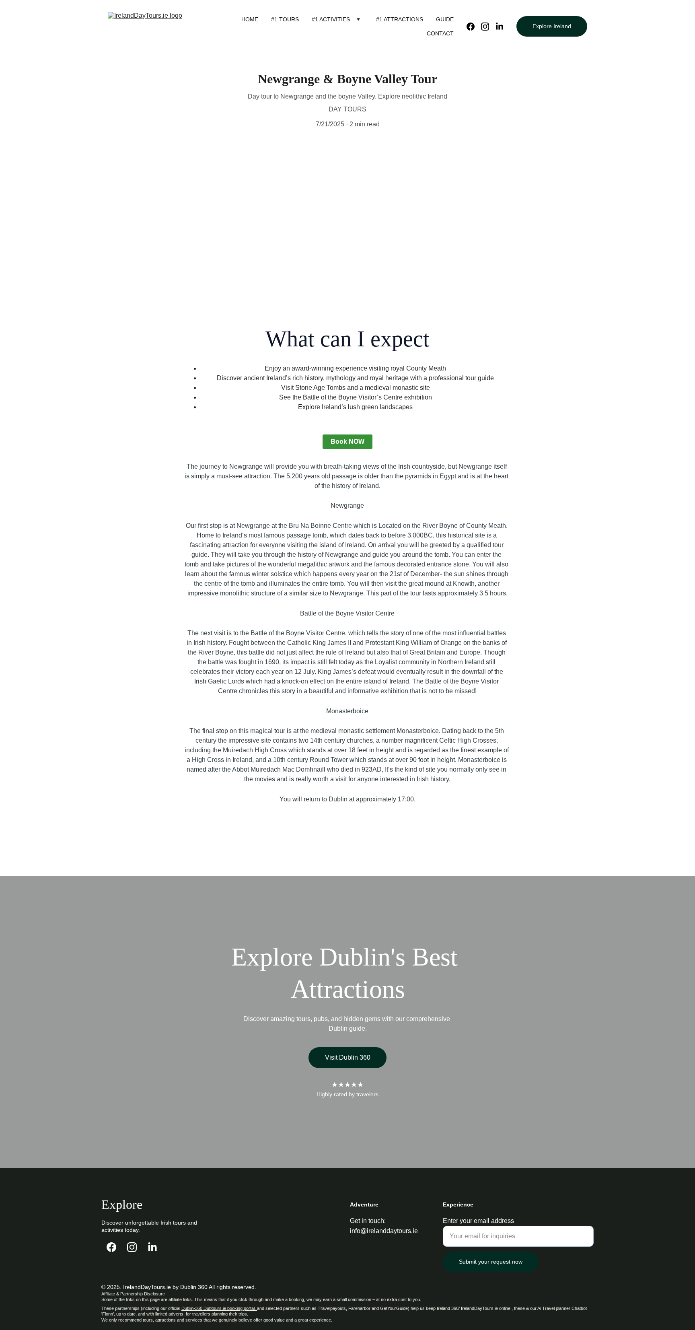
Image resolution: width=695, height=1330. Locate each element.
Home (249, 19)
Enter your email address (478, 1220)
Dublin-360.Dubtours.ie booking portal (218, 1308)
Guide (445, 19)
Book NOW (347, 441)
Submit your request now (490, 1261)
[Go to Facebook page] (474, 27)
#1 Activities (331, 19)
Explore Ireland (552, 26)
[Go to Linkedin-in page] (500, 27)
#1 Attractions (399, 19)
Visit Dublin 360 (347, 1057)
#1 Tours (285, 19)
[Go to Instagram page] (488, 27)
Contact (440, 33)
